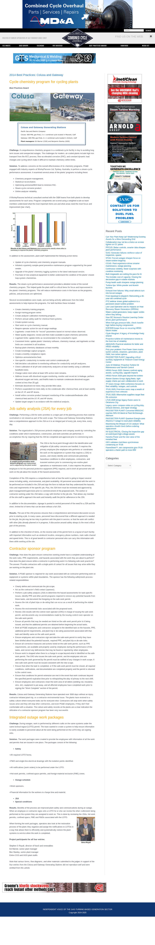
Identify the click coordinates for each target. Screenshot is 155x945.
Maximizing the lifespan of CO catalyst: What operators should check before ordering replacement (125, 426)
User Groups (23, 46)
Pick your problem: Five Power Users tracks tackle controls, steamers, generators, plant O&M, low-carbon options (124, 352)
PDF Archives (57, 46)
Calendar (40, 46)
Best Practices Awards (98, 46)
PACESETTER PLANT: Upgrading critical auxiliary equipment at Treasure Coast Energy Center (125, 359)
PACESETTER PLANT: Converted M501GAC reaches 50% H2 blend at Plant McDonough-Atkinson (125, 413)
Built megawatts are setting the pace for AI (124, 274)
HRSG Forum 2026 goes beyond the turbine (124, 376)
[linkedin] (151, 36)
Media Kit (145, 46)
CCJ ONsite (6, 46)
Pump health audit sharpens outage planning (124, 283)
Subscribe (124, 46)
